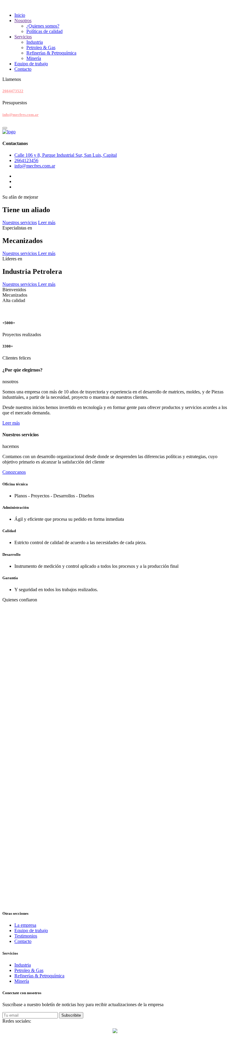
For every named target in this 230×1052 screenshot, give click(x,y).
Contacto (22, 69)
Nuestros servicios (19, 222)
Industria (34, 42)
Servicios (23, 36)
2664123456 (26, 160)
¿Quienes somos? (42, 25)
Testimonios (25, 935)
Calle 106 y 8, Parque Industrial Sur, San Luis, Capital (65, 155)
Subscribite (71, 1015)
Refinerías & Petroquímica (51, 52)
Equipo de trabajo (31, 63)
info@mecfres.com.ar (20, 114)
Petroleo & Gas (40, 47)
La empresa (25, 925)
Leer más (46, 222)
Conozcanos (14, 472)
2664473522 (12, 91)
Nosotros (22, 20)
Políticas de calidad (44, 31)
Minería (33, 58)
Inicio (19, 15)
